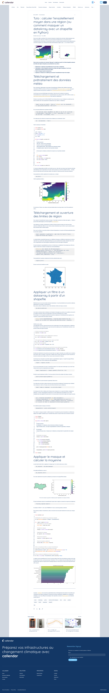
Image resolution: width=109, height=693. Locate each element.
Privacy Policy (13, 689)
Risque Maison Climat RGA (31, 7)
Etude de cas (80, 7)
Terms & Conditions (5, 689)
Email (69, 652)
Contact (3, 679)
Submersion (87, 7)
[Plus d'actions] (75, 14)
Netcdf (40, 602)
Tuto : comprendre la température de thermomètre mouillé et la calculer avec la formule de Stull (35, 630)
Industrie (21, 673)
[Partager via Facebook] (34, 608)
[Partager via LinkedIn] (39, 608)
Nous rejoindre (4, 677)
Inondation (59, 7)
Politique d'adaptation (67, 7)
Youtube (55, 675)
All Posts (13, 7)
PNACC (74, 7)
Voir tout (79, 616)
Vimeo (55, 679)
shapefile (50, 602)
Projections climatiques (42, 7)
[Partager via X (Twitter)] (36, 608)
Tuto (17, 7)
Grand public (22, 677)
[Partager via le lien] (42, 608)
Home (3, 673)
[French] (93, 2)
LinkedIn (55, 673)
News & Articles (39, 673)
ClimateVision (39, 675)
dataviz (35, 602)
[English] (94, 2)
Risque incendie (52, 7)
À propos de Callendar (6, 675)
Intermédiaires (22, 675)
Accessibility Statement (22, 689)
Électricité (22, 7)
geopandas (45, 602)
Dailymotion (56, 677)
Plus (92, 7)
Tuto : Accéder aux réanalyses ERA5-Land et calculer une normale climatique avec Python (54, 630)
